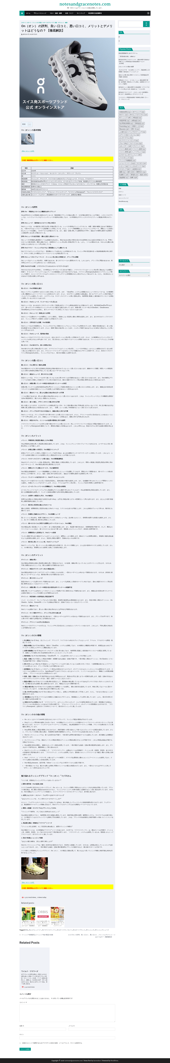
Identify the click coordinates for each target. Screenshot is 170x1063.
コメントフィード (124, 198)
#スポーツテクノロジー (64, 930)
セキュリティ (125, 146)
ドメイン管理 (125, 152)
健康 (122, 172)
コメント (23, 1002)
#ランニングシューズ (102, 930)
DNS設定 (139, 123)
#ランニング (90, 930)
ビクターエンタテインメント (130, 155)
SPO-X (135, 129)
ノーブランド (139, 152)
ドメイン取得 (125, 149)
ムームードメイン (127, 163)
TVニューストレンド (40, 13)
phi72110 (25, 34)
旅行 (131, 172)
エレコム (134, 135)
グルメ (123, 143)
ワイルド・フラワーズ (29, 971)
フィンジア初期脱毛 (127, 160)
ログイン (121, 192)
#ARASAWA (125, 112)
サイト (21, 1034)
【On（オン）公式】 (28, 151)
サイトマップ (81, 13)
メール (72, 1026)
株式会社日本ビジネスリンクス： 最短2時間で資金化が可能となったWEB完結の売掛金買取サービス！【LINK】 (134, 61)
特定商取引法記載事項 (95, 13)
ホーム (28, 13)
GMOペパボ (137, 126)
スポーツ (23, 22)
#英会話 (137, 118)
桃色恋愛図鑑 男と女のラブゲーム (128, 53)
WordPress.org (123, 201)
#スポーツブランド (79, 930)
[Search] (148, 13)
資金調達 (123, 178)
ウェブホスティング (137, 132)
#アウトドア (138, 112)
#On (26, 930)
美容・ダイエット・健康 (61, 22)
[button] (28, 124)
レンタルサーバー (137, 166)
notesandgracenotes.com (85, 4)
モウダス (141, 163)
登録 (120, 188)
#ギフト (123, 115)
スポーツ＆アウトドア (48, 22)
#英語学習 (124, 120)
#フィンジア (125, 118)
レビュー (123, 166)
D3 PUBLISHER (126, 123)
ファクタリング (126, 158)
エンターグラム (125, 137)
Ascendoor (97, 1060)
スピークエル (136, 143)
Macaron (124, 129)
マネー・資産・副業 (56, 13)
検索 (146, 24)
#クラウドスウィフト (49, 930)
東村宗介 (140, 172)
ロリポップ (124, 169)
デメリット (138, 146)
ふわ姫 (123, 132)
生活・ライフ (69, 13)
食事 (133, 178)
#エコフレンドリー (35, 930)
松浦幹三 (123, 175)
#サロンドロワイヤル (138, 115)
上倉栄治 (136, 169)
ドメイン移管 (139, 149)
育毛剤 (134, 175)
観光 (143, 175)
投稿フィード (122, 195)
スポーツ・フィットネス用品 (34, 22)
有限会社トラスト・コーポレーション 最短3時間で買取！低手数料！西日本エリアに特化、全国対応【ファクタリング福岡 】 (134, 82)
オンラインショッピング (128, 140)
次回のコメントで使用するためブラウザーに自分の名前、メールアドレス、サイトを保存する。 (52, 1043)
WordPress (114, 1060)
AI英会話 (136, 120)
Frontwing (124, 126)
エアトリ (123, 135)
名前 (21, 1026)
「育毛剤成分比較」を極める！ (127, 56)
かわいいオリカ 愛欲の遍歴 (126, 67)
